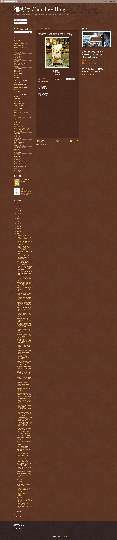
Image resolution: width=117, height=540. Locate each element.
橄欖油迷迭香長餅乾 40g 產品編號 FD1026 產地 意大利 (24, 289)
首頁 (57, 141)
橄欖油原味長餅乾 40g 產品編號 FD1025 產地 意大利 (24, 294)
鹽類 (15, 168)
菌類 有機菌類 (17, 126)
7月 (18, 223)
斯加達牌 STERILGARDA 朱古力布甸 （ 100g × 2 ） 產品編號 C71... (24, 242)
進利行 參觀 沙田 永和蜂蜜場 (21, 129)
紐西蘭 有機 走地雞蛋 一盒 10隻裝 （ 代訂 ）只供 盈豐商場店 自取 (24, 414)
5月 (18, 226)
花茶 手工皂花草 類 (19, 80)
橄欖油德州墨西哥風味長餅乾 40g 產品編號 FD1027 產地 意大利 (24, 284)
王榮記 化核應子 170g (22, 456)
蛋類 (15, 115)
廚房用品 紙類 (17, 145)
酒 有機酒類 (17, 108)
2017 (17, 517)
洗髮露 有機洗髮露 (19, 85)
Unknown (86, 60)
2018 (17, 514)
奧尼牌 (15, 136)
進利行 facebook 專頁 (88, 74)
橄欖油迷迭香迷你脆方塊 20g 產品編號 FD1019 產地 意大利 (24, 331)
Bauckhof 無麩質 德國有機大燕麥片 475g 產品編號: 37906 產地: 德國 (24, 419)
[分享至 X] (70, 79)
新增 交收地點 (17, 138)
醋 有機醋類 (17, 152)
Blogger (65, 536)
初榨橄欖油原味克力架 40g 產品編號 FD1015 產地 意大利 (24, 347)
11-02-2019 (19, 479)
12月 (18, 211)
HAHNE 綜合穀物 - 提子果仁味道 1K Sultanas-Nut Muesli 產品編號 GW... (24, 262)
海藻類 (15, 99)
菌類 (15, 124)
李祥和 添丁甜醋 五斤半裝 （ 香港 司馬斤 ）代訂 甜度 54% (24, 278)
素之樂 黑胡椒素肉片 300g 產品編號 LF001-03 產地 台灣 (24, 475)
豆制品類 (16, 66)
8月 (18, 221)
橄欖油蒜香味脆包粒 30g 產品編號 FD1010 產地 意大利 (24, 373)
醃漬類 (15, 150)
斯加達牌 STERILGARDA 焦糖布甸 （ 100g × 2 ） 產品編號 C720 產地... (24, 237)
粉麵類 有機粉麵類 (19, 105)
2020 (17, 206)
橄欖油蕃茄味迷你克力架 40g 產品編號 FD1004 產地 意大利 (24, 389)
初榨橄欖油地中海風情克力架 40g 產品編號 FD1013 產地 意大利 (24, 357)
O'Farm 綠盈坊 (17, 171)
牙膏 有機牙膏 (17, 45)
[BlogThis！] (68, 79)
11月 (18, 213)
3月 (18, 231)
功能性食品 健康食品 (19, 47)
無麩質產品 (17, 122)
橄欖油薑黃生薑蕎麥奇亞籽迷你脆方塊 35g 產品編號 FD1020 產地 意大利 (24, 325)
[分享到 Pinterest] (74, 79)
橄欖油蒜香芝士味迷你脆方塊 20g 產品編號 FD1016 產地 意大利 (24, 341)
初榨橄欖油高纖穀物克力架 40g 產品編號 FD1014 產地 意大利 (24, 352)
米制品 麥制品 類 (18, 59)
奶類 (15, 50)
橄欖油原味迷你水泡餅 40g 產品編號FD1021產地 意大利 (24, 320)
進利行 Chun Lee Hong (40, 9)
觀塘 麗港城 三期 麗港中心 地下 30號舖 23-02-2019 (24, 434)
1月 (18, 511)
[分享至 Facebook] (72, 79)
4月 (18, 228)
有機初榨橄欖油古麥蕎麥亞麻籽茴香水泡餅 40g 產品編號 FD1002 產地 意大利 (24, 395)
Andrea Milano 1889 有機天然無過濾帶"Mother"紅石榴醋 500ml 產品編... (24, 430)
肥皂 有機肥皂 (17, 78)
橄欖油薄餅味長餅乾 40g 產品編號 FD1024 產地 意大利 (24, 298)
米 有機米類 (44, 81)
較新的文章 (40, 141)
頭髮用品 (16, 157)
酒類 (15, 110)
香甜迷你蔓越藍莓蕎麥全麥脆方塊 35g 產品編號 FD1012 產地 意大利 (24, 363)
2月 (18, 233)
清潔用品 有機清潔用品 (20, 112)
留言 (17, 23)
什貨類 (15, 40)
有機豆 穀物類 (17, 52)
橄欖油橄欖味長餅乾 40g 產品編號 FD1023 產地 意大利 (24, 304)
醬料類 (15, 164)
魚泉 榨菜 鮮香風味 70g (23, 447)
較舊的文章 (74, 141)
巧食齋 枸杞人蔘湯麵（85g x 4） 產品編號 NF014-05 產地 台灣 (24, 490)
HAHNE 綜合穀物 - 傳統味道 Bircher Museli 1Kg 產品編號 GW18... (24, 268)
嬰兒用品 (16, 161)
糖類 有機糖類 (17, 154)
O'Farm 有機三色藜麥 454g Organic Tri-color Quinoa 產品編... (24, 443)
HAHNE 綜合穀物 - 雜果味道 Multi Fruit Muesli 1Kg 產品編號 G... (24, 273)
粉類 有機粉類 (17, 103)
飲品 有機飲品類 (18, 131)
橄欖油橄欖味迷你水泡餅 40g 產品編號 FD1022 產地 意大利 (24, 315)
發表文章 (18, 20)
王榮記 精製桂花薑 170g (23, 458)
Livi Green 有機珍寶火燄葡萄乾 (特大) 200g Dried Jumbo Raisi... (24, 257)
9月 (18, 218)
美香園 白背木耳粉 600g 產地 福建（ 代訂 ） (24, 464)
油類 (15, 75)
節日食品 (16, 140)
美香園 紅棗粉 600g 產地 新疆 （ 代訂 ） (24, 468)
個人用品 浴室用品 (19, 94)
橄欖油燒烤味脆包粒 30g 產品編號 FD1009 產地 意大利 (24, 379)
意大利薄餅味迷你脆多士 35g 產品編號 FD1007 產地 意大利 (24, 384)
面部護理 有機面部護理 (20, 87)
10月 (18, 216)
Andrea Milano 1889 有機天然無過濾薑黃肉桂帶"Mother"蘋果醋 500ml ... (24, 407)
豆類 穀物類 (17, 68)
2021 (17, 203)
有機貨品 (16, 54)
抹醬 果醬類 (17, 71)
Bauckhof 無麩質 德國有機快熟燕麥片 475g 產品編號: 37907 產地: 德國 (24, 424)
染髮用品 (16, 82)
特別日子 (16, 101)
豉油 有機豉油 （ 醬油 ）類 (21, 117)
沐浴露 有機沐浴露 (19, 64)
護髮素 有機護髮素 (19, 166)
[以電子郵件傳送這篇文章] (67, 79)
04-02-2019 (19, 497)
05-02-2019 (19, 481)
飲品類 (15, 133)
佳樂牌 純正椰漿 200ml (23, 504)
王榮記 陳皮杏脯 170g (22, 453)
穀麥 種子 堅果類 (18, 147)
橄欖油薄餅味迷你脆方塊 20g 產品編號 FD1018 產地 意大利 (24, 336)
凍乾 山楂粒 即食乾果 (22, 461)
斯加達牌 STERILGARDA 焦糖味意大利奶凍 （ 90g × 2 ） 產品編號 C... (24, 248)
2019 (17, 209)
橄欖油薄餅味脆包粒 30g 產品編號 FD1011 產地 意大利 (24, 368)
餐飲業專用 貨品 (18, 159)
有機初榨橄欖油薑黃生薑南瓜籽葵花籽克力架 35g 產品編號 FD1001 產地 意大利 (24, 401)
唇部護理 (16, 96)
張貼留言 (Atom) (44, 145)
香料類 (15, 92)
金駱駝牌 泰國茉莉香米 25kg (24, 471)
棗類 (15, 119)
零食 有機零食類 (18, 143)
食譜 (15, 89)
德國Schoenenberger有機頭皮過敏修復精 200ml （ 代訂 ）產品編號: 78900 (26, 191)
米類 (15, 61)
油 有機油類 (17, 73)
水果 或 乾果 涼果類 (19, 43)
